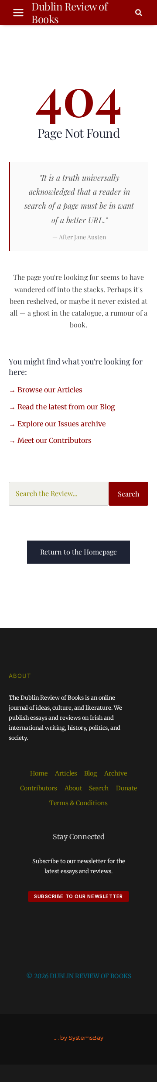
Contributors (38, 788)
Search (128, 493)
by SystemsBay (81, 1037)
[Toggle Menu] (18, 12)
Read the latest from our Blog (66, 406)
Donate (126, 788)
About (73, 788)
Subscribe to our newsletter (78, 896)
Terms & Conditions (78, 803)
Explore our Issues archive (61, 423)
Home (39, 773)
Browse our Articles (49, 389)
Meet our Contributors (54, 440)
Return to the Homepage (78, 551)
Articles (66, 773)
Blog (90, 773)
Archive (115, 773)
